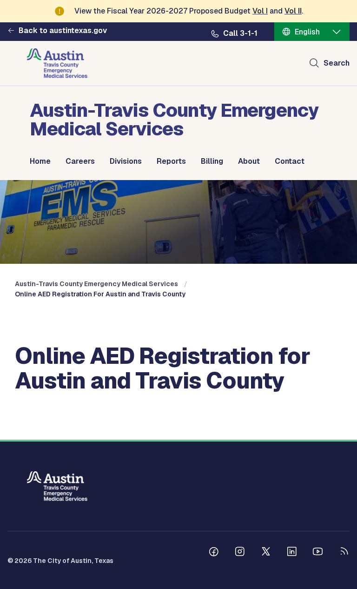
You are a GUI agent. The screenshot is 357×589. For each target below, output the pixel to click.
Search (337, 63)
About (249, 161)
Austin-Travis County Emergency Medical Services (96, 284)
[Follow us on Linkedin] (292, 552)
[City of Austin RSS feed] (344, 552)
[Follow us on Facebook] (213, 552)
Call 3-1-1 (240, 33)
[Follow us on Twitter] (265, 552)
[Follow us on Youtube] (318, 552)
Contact (289, 161)
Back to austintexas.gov (63, 30)
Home (40, 161)
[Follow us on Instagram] (239, 552)
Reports (171, 161)
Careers (80, 161)
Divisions (126, 161)
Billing (212, 161)
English (307, 32)
